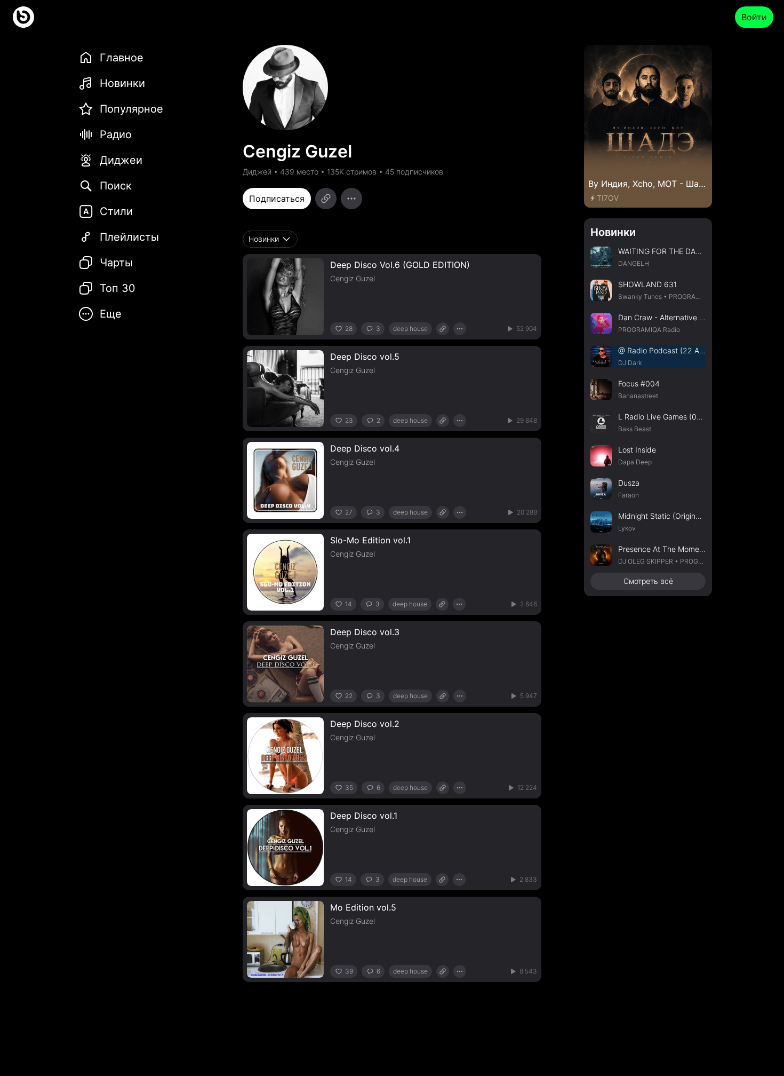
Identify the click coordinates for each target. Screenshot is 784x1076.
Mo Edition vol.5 (363, 907)
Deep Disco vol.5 (364, 356)
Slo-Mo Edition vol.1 (370, 540)
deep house (410, 329)
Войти (754, 17)
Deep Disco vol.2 (364, 723)
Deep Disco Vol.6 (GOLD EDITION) (400, 264)
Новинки (613, 232)
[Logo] (23, 17)
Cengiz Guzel (352, 278)
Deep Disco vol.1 (363, 815)
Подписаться (277, 198)
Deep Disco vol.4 (364, 448)
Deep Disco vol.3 (364, 632)
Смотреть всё (648, 581)
